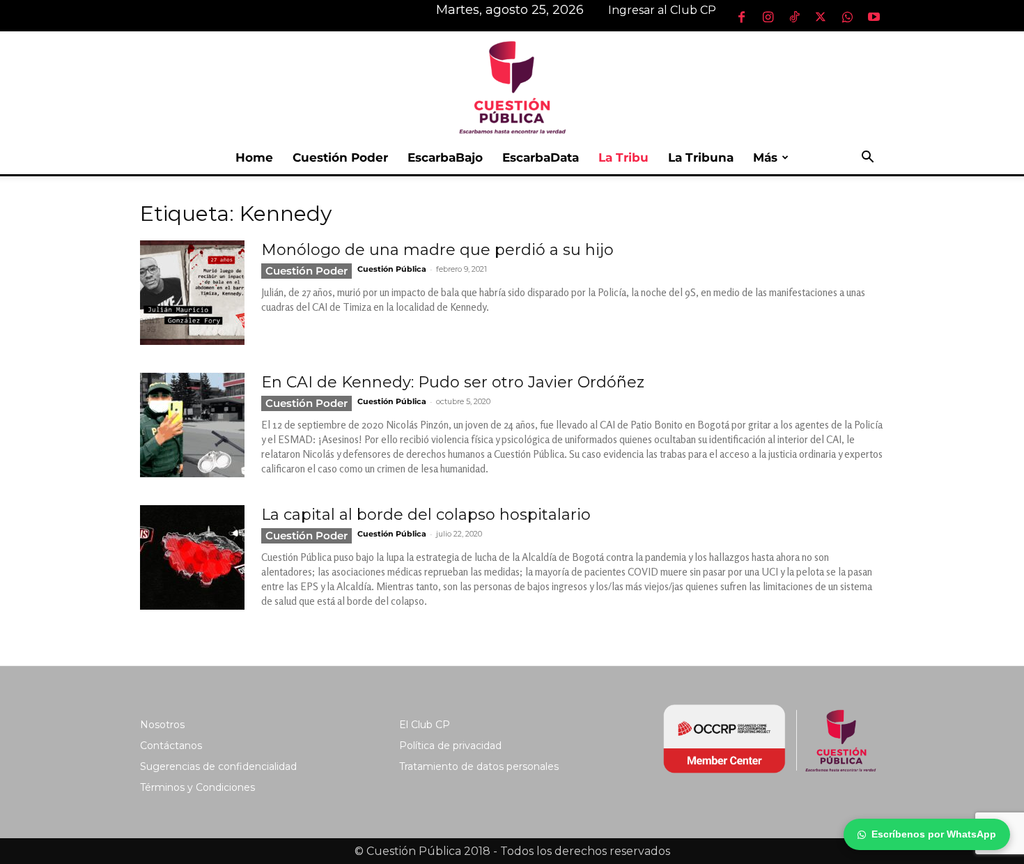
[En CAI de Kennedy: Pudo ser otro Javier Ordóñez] (192, 425)
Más (765, 157)
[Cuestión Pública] (512, 86)
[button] (867, 158)
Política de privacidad (450, 745)
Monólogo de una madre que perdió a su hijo (437, 249)
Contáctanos (171, 745)
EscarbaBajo (445, 157)
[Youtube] (873, 16)
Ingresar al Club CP (662, 10)
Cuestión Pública (391, 269)
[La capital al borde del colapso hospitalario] (192, 557)
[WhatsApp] (847, 16)
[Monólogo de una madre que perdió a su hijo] (192, 292)
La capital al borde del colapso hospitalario (426, 514)
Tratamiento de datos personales (479, 766)
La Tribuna (701, 157)
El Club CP (424, 724)
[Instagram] (767, 16)
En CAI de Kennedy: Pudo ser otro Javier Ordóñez (452, 382)
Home (254, 157)
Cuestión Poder (340, 157)
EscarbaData (540, 157)
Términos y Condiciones (197, 787)
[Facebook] (741, 16)
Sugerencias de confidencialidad (218, 766)
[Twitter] (820, 16)
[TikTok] (794, 16)
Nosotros (162, 724)
